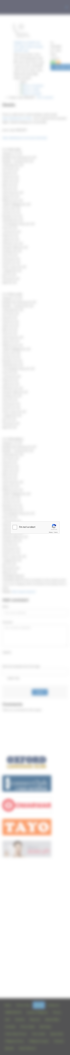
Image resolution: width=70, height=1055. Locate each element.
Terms (56, 532)
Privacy (51, 532)
